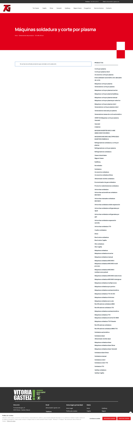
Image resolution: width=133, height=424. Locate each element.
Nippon (104, 411)
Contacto (109, 8)
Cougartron (87, 8)
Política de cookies (71, 411)
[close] (130, 413)
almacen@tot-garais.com (112, 1)
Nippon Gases (78, 8)
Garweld (59, 8)
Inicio (16, 35)
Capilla (44, 8)
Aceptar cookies (124, 418)
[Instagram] (123, 1)
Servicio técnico (99, 8)
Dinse (51, 8)
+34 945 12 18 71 (94, 1)
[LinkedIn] (128, 1)
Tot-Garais (36, 8)
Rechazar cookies (109, 418)
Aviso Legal (69, 408)
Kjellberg (67, 8)
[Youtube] (125, 1)
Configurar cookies (95, 418)
